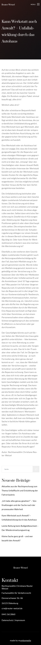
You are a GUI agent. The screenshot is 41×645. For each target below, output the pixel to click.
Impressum (20, 620)
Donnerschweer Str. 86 (12, 598)
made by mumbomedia (20, 640)
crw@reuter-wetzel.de (12, 608)
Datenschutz (7, 620)
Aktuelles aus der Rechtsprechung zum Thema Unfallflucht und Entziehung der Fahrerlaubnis (20, 490)
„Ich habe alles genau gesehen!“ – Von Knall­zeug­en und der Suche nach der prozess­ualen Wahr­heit (19, 505)
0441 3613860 (8, 614)
